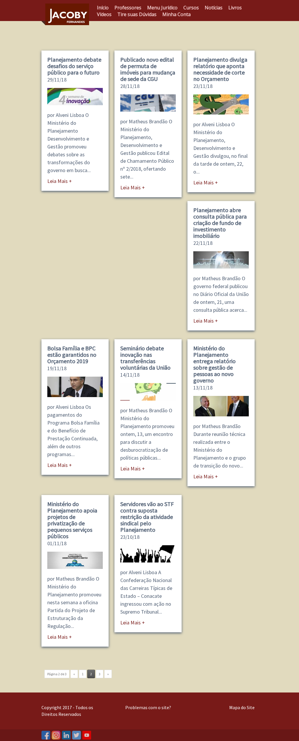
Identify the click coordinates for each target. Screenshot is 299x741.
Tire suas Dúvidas (137, 14)
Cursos (191, 7)
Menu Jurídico (162, 7)
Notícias (213, 7)
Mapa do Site (242, 707)
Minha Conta (176, 14)
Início (103, 7)
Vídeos (104, 14)
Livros (235, 7)
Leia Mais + (59, 181)
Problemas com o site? (148, 707)
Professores (127, 7)
